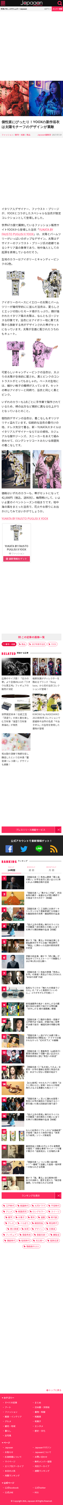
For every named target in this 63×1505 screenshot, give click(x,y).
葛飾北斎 (54, 1240)
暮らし (8, 1430)
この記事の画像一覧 (33, 637)
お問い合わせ (41, 1456)
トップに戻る (54, 1390)
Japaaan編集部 (44, 134)
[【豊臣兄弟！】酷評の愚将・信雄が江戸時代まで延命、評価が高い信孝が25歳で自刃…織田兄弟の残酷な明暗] (13, 1025)
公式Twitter (24, 848)
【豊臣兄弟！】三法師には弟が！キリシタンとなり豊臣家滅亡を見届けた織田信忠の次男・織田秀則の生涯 (42, 911)
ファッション (7, 134)
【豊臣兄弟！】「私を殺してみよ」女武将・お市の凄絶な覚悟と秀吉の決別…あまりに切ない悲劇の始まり (43, 1069)
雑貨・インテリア (13, 1416)
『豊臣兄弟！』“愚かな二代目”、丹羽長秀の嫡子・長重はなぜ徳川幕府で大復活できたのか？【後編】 (43, 895)
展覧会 (56, 1234)
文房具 (52, 1228)
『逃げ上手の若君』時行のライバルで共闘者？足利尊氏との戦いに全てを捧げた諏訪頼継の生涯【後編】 (42, 1117)
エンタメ (39, 1426)
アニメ (9, 1211)
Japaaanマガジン (43, 1447)
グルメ (8, 1421)
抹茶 (26, 1228)
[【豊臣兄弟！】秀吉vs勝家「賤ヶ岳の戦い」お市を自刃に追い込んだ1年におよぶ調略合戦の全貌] (13, 883)
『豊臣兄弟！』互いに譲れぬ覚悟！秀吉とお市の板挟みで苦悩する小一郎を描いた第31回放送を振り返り (42, 1101)
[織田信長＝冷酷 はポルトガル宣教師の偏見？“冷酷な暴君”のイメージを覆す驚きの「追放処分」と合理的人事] (13, 1152)
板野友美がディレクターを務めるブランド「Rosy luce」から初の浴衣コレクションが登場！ (46, 684)
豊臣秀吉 (26, 1234)
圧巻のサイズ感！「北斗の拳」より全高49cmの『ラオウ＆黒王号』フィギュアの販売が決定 (16, 684)
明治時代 (53, 1223)
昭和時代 (25, 1240)
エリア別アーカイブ (14, 1466)
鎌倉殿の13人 (32, 1246)
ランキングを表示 (31, 1195)
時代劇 (54, 1217)
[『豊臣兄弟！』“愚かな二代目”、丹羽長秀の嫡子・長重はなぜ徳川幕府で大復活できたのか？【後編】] (13, 899)
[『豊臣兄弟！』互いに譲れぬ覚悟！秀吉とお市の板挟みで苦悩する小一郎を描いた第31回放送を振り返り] (13, 1104)
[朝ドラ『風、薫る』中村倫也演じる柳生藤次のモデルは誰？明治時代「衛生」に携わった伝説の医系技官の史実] (13, 946)
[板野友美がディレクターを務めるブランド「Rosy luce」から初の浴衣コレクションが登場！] (46, 667)
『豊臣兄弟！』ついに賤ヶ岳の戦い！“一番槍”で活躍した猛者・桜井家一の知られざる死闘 (43, 1164)
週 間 (31, 869)
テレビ (11, 1223)
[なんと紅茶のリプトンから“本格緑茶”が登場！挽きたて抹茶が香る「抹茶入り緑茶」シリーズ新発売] (13, 1136)
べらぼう (24, 1223)
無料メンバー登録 (43, 1461)
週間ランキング (42, 1470)
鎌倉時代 (11, 1240)
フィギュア (11, 1234)
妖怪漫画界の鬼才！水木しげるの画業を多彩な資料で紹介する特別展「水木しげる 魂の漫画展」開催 (42, 1006)
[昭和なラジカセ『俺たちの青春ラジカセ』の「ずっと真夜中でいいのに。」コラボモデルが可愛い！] (13, 994)
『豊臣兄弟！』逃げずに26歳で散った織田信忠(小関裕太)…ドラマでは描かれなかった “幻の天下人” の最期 (43, 1038)
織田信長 (39, 1223)
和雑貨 (38, 1416)
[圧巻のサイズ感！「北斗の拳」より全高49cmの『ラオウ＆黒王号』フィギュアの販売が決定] (16, 667)
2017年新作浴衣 (38, 644)
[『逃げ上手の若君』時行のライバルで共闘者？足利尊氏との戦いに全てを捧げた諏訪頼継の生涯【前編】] (13, 930)
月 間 (52, 869)
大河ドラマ (40, 1205)
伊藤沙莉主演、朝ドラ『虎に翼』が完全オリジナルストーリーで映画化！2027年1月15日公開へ (43, 959)
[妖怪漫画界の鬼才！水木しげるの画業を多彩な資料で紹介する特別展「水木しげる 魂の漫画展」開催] (13, 1009)
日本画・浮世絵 (42, 1407)
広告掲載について (13, 1456)
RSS (54, 848)
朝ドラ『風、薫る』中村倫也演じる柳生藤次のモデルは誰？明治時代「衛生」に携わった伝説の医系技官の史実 (42, 944)
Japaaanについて (43, 1452)
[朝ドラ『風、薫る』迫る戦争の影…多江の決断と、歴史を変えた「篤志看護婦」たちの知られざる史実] (13, 1183)
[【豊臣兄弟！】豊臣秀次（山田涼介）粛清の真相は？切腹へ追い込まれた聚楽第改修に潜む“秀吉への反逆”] (13, 1057)
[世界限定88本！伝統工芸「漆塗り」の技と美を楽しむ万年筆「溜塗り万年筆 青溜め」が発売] (16, 703)
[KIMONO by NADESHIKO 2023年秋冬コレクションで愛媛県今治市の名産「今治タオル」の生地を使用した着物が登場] (46, 703)
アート (8, 1407)
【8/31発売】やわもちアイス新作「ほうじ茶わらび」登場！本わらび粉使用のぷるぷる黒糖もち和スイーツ (43, 1085)
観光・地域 (10, 1426)
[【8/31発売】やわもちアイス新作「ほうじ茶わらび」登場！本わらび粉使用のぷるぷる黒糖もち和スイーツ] (13, 1089)
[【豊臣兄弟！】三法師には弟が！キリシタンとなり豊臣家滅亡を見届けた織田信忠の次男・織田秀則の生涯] (13, 914)
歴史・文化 (40, 1430)
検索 (60, 3)
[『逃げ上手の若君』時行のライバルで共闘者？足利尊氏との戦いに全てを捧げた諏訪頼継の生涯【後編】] (13, 1120)
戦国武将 (22, 1211)
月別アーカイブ (42, 1466)
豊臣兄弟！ (42, 1234)
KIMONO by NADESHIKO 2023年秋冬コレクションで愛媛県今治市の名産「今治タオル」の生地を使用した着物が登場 (46, 721)
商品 (28, 134)
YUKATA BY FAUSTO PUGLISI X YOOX (25, 518)
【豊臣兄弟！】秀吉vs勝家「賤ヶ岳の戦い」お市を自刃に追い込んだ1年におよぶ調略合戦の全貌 (43, 879)
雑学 (10, 1217)
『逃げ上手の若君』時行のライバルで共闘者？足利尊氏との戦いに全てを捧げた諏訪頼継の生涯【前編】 (42, 927)
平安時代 (55, 1205)
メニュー (3, 3)
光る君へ (40, 1240)
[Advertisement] (31, 46)
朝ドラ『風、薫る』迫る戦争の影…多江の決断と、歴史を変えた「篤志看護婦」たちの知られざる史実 (43, 1180)
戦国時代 (24, 1205)
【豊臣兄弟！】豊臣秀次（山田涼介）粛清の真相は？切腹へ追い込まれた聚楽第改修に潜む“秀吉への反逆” (43, 1054)
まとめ (38, 1402)
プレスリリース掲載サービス (30, 829)
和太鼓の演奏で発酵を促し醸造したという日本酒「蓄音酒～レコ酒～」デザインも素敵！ (15, 759)
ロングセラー (38, 1211)
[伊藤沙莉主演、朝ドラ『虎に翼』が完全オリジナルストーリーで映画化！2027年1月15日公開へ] (13, 962)
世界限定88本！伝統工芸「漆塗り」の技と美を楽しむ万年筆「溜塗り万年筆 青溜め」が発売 (15, 719)
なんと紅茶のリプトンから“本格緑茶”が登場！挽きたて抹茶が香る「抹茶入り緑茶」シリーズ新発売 (43, 1133)
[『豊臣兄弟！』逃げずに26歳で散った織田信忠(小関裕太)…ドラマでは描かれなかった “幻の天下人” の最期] (13, 1041)
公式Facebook (9, 848)
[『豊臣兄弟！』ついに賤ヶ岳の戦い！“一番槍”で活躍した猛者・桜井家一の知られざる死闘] (13, 1168)
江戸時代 (10, 1205)
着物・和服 (20, 134)
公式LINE (39, 848)
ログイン (47, 9)
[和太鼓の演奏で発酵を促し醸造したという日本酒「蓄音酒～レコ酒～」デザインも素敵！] (16, 742)
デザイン (39, 1228)
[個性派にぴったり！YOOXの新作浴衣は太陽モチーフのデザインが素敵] (31, 99)
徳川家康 (14, 1228)
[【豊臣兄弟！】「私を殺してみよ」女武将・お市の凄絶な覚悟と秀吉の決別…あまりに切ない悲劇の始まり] (13, 1073)
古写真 (8, 1435)
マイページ (10, 1461)
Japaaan (31, 3)
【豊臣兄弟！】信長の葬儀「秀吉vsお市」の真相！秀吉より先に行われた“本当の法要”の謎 (43, 974)
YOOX (53, 644)
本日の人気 (10, 1470)
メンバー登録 (57, 9)
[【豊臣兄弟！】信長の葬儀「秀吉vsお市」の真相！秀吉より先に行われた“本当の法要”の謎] (13, 978)
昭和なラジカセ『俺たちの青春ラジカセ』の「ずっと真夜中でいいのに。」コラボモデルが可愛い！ (42, 990)
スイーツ (55, 1211)
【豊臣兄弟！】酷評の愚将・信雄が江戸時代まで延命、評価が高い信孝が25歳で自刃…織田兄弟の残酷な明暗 (43, 1023)
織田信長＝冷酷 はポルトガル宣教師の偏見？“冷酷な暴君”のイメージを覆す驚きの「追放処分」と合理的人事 (43, 1148)
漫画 (43, 1217)
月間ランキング (12, 1475)
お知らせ (9, 1452)
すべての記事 (11, 1402)
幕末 (33, 1217)
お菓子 (21, 1217)
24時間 (11, 869)
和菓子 (38, 1421)
